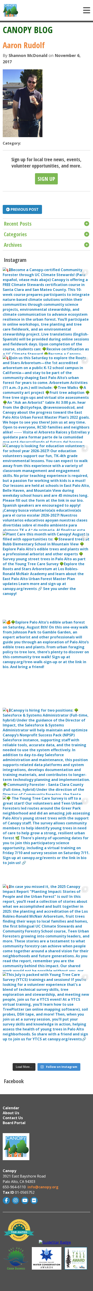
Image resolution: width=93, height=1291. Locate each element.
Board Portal (14, 1122)
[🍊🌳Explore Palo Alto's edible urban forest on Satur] (46, 663)
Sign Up (46, 178)
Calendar (11, 1107)
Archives (13, 244)
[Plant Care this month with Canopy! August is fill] (46, 575)
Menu (59, 10)
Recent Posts (18, 223)
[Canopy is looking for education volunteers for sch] (46, 487)
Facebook (7, 1200)
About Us (11, 1112)
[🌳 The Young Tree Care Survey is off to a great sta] (46, 839)
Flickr (34, 1200)
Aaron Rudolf (24, 45)
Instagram (16, 1200)
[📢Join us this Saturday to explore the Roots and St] (46, 398)
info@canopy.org (43, 1186)
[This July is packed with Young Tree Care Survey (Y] (46, 1015)
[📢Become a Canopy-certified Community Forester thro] (46, 310)
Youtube (25, 1200)
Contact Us (13, 1117)
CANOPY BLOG (28, 29)
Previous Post (24, 209)
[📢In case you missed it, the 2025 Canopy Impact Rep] (46, 927)
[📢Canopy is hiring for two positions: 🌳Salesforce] (46, 751)
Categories (15, 234)
